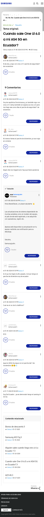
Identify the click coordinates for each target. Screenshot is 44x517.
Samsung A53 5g (12, 437)
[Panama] (6, 3)
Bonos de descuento (14, 426)
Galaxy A (21, 61)
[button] (37, 56)
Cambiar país (17, 510)
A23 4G (8, 475)
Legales (4, 506)
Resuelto (18, 25)
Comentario (33, 78)
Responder (33, 121)
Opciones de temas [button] (37, 20)
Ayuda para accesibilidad (11, 494)
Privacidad (5, 502)
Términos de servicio (9, 498)
